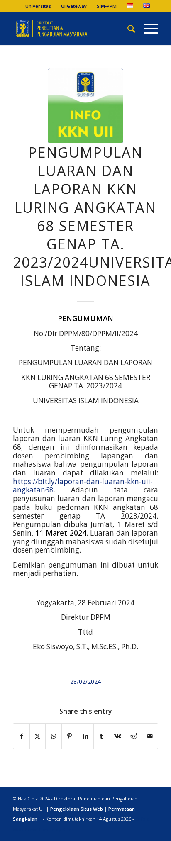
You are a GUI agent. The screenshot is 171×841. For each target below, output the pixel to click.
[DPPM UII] (71, 28)
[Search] (127, 28)
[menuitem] (38, 6)
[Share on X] (38, 736)
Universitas (38, 6)
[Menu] (146, 28)
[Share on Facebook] (21, 736)
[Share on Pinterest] (70, 736)
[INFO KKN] (85, 105)
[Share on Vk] (118, 736)
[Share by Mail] (150, 736)
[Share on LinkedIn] (86, 736)
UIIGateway (74, 6)
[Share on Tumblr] (102, 736)
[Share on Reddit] (134, 736)
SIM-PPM (107, 6)
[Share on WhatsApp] (53, 736)
